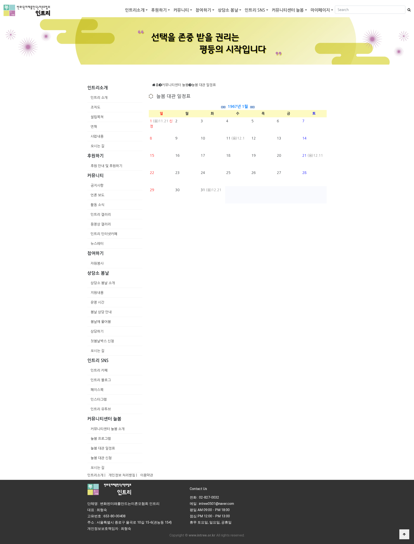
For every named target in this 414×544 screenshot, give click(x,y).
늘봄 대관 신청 (101, 458)
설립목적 (97, 117)
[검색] (408, 9)
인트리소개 (134, 10)
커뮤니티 (181, 10)
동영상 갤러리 (101, 224)
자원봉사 (97, 263)
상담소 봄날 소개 (103, 283)
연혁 (94, 126)
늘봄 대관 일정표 (103, 448)
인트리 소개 (99, 97)
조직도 (95, 107)
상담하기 (97, 331)
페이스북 (97, 389)
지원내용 (97, 292)
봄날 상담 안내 (101, 312)
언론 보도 (97, 195)
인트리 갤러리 (101, 214)
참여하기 (203, 10)
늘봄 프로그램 (101, 438)
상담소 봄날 (228, 10)
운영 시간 (97, 302)
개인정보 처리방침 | (122, 475)
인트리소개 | (96, 475)
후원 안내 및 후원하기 (106, 165)
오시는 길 (97, 146)
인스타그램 (99, 399)
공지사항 (97, 185)
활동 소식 (97, 204)
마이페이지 (320, 10)
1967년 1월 (238, 106)
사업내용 (97, 136)
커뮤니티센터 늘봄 (288, 10)
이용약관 (146, 475)
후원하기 (159, 10)
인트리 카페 (99, 370)
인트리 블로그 (101, 380)
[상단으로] (404, 534)
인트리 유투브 (101, 409)
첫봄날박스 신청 (102, 341)
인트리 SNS (255, 10)
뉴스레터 (97, 243)
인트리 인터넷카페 (104, 234)
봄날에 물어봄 (101, 321)
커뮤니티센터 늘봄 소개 (108, 429)
